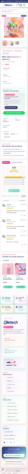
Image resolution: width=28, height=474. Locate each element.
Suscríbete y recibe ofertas (13, 420)
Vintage (9, 387)
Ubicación (10, 381)
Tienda (5, 9)
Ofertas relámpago (18, 50)
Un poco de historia (12, 403)
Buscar (23, 196)
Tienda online (10, 377)
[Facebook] (7, 442)
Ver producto (8, 286)
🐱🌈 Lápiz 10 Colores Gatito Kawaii (19, 280)
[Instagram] (10, 442)
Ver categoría (6, 260)
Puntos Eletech (11, 391)
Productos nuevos (11, 384)
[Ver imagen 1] (4, 43)
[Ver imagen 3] (17, 43)
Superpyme (17, 470)
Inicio (3, 9)
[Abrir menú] (24, 5)
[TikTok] (14, 442)
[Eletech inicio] (10, 322)
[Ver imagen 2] (11, 43)
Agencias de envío (11, 416)
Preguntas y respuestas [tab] (17, 162)
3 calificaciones (11, 61)
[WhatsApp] (20, 5)
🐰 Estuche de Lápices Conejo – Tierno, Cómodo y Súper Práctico (7, 278)
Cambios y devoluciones (13, 413)
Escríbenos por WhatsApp (15, 455)
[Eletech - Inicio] (8, 5)
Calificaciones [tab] (6, 162)
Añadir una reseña (14, 190)
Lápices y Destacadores (12, 9)
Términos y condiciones (12, 409)
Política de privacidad (12, 406)
